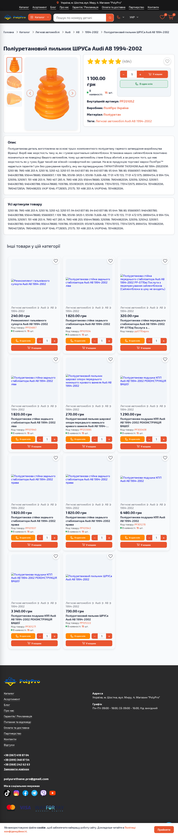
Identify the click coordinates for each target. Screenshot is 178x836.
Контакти (153, 7)
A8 (77, 32)
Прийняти (164, 829)
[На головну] (15, 17)
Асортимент (40, 7)
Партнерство (136, 7)
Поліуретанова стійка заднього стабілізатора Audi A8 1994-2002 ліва (88, 324)
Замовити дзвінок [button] (16, 769)
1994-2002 (91, 32)
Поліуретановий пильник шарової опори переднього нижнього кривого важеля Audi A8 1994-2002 (88, 422)
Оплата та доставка (113, 7)
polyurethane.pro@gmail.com (26, 779)
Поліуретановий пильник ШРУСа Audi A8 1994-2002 (87, 617)
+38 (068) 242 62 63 (17, 764)
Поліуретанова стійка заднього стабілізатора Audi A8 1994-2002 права (33, 521)
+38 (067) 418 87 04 (16, 755)
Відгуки (9, 744)
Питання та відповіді (17, 722)
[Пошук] (110, 17)
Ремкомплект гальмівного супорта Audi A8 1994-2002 (29, 322)
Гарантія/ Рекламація (85, 7)
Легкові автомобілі (47, 32)
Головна (8, 32)
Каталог (24, 7)
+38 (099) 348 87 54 (16, 759)
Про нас (64, 7)
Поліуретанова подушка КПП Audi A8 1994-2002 (142, 519)
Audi (68, 32)
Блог (53, 7)
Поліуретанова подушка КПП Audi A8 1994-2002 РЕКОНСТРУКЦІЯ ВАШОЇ (142, 422)
